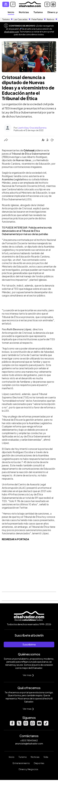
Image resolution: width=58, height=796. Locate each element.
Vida (45, 756)
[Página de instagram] (25, 724)
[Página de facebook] (12, 724)
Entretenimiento (21, 763)
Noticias (24, 12)
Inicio (11, 12)
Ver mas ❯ (28, 674)
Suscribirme (29, 644)
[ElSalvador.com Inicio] (30, 3)
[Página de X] (18, 724)
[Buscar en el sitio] (12, 4)
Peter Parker (37, 19)
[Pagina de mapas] (47, 4)
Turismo (38, 12)
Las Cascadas (21, 19)
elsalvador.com (11, 31)
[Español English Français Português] (53, 4)
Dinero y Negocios (28, 769)
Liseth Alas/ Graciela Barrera (32, 127)
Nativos (50, 19)
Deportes (39, 763)
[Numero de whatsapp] (32, 724)
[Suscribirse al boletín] (5, 4)
